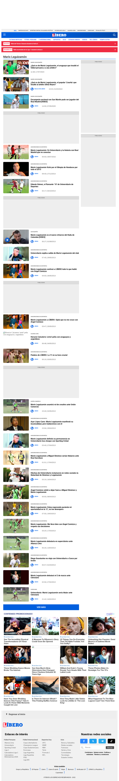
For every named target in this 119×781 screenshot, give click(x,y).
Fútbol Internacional (30, 740)
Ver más (41, 607)
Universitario (81, 30)
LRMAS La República (95, 769)
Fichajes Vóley (100, 30)
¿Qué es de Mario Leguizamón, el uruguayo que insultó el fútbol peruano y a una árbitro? (55, 67)
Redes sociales (66, 745)
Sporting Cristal (10, 748)
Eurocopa (27, 750)
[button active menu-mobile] (4, 35)
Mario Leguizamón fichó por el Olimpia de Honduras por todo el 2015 (54, 168)
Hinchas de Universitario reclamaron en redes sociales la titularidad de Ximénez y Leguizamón (54, 474)
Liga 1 (7, 750)
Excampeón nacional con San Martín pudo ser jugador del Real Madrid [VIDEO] (55, 100)
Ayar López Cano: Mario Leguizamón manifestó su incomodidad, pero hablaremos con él (52, 423)
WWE (44, 745)
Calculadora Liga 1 (11, 752)
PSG (25, 757)
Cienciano (91, 30)
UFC (44, 743)
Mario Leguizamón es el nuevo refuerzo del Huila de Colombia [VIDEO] (52, 236)
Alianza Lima (72, 30)
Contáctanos (89, 752)
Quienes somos (98, 752)
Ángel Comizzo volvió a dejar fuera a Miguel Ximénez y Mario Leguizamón (54, 491)
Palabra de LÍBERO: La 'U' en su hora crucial (49, 355)
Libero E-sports (53, 769)
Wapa (63, 769)
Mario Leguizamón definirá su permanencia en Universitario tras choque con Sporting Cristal (50, 440)
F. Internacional (45, 39)
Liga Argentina (28, 752)
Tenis (44, 750)
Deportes (56, 39)
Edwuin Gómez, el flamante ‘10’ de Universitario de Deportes (52, 185)
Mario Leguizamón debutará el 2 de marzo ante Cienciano (50, 576)
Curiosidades (66, 752)
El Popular (35, 769)
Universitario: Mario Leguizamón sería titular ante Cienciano (51, 594)
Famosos (64, 748)
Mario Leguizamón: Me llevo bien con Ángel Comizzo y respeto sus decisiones (53, 525)
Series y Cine (66, 750)
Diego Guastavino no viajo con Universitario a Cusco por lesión (54, 559)
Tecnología (65, 755)
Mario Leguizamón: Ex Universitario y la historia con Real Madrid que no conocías (54, 151)
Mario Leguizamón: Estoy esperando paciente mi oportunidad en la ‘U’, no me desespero (51, 508)
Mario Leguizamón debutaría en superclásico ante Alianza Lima (52, 542)
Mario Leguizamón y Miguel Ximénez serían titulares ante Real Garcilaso (55, 457)
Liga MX (26, 760)
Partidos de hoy (23, 30)
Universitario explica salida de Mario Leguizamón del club (55, 253)
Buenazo (71, 769)
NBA (44, 748)
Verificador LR (81, 769)
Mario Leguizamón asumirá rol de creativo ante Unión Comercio (53, 405)
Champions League (30, 745)
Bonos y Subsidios (67, 743)
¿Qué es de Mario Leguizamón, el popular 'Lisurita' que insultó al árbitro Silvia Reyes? (53, 83)
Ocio (64, 39)
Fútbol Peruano (30, 39)
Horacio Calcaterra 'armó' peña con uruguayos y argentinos (51, 338)
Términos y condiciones (101, 754)
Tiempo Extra (105, 39)
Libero (43, 769)
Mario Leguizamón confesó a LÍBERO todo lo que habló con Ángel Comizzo (54, 270)
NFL (43, 755)
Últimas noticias (15, 39)
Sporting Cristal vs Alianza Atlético (41, 30)
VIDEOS (84, 39)
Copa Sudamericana (30, 748)
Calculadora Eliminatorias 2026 (11, 756)
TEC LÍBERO (93, 39)
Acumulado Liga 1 (60, 30)
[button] (114, 35)
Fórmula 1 (46, 752)
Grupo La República (22, 769)
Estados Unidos (67, 757)
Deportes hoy (46, 740)
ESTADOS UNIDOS (74, 39)
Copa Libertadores (30, 743)
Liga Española (28, 755)
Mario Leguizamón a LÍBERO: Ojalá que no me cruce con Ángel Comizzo (54, 321)
